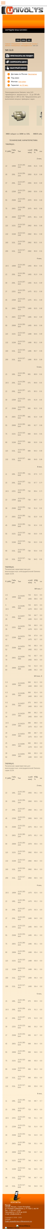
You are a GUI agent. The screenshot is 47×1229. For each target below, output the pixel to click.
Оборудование (16, 44)
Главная (7, 44)
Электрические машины (29, 44)
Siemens (7, 45)
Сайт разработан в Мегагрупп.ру (18, 1221)
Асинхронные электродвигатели (21, 45)
